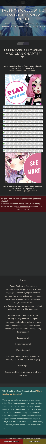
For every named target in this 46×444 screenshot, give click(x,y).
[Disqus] (23, 243)
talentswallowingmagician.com (23, 70)
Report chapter (23, 209)
